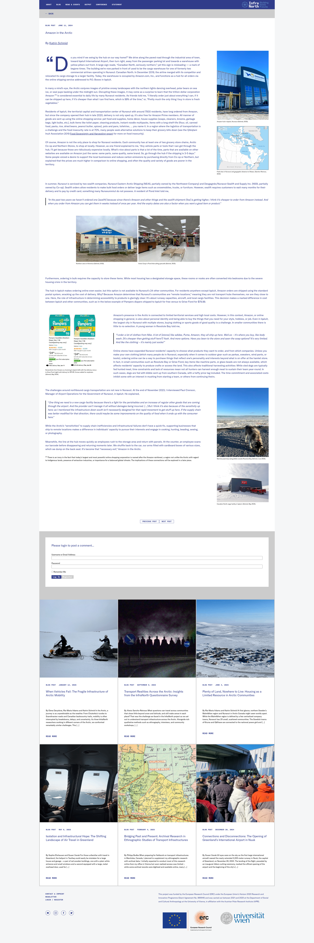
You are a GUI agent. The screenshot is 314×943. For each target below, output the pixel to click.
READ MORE (51, 736)
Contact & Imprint (54, 894)
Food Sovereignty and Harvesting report (91, 133)
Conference (101, 4)
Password (56, 563)
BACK (50, 13)
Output (88, 4)
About (49, 4)
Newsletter (50, 897)
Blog (58, 4)
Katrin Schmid (58, 43)
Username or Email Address (63, 554)
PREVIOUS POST (149, 521)
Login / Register (54, 900)
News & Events (72, 4)
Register (67, 577)
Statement (117, 4)
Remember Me (59, 572)
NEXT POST (167, 521)
